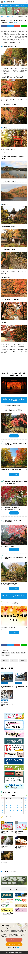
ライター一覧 (13, 889)
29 (25, 810)
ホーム (2, 5)
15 (25, 805)
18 (10, 807)
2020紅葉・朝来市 (5, 652)
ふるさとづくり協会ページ (13, 944)
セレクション (13, 877)
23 (2, 810)
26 (14, 810)
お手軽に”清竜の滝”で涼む (6, 846)
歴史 (3, 880)
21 (21, 807)
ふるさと (17, 5)
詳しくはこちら (14, 435)
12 (14, 805)
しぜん (21, 5)
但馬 (9, 883)
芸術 (24, 877)
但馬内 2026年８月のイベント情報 (21, 832)
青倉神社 (23, 652)
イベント (12, 5)
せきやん (15, 22)
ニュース (7, 5)
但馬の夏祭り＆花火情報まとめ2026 (7, 832)
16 (2, 807)
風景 (3, 655)
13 (17, 805)
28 (21, 810)
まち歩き (19, 877)
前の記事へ (5, 660)
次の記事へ (22, 660)
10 (6, 805)
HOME (2, 16)
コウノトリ (21, 880)
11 (10, 805)
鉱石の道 (15, 880)
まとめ (3, 877)
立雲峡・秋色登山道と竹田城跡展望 (13, 410)
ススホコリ (3, 861)
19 (14, 807)
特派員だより (14, 16)
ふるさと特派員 (7, 16)
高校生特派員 (8, 880)
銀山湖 (17, 652)
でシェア (4, 26)
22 (25, 807)
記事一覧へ (14, 660)
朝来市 (12, 652)
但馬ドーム (4, 883)
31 (6, 812)
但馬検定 (14, 883)
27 (17, 810)
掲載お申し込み (13, 939)
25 (10, 810)
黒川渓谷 (7, 655)
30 (2, 812)
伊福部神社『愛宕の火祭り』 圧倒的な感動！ (21, 847)
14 (21, 805)
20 (17, 807)
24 (6, 810)
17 (6, 807)
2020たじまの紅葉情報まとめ (12, 603)
